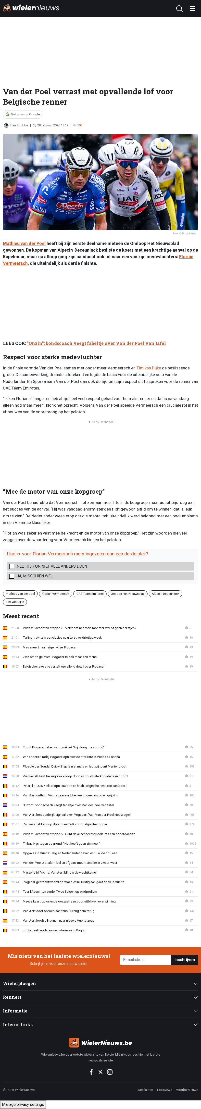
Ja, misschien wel (35, 576)
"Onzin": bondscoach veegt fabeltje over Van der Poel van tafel (96, 343)
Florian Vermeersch (55, 594)
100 (79, 125)
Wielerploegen (19, 983)
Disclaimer (145, 1090)
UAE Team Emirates (90, 594)
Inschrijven (185, 959)
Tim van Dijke (149, 368)
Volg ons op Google (25, 114)
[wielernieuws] (101, 1043)
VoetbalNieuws (187, 1090)
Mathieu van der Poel (24, 243)
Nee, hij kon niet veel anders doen (52, 566)
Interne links (18, 1024)
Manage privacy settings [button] (23, 1104)
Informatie (15, 1011)
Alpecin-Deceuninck (165, 594)
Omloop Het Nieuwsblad (128, 594)
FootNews (164, 1090)
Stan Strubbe (19, 125)
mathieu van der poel (20, 594)
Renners (12, 997)
